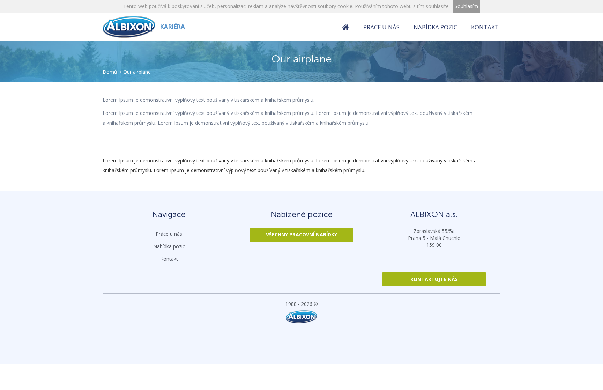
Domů (110, 71)
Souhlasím (466, 6)
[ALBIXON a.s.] (301, 317)
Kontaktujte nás (434, 279)
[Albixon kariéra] (345, 27)
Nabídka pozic (435, 27)
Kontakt (485, 27)
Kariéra (172, 26)
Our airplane (137, 71)
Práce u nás (381, 27)
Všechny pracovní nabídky (301, 234)
